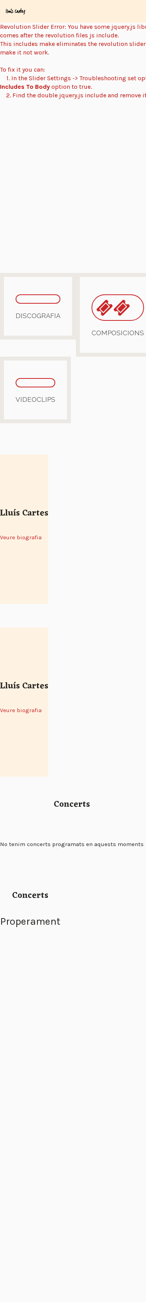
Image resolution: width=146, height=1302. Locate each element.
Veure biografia (21, 537)
